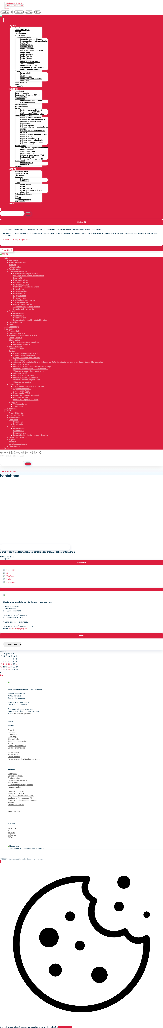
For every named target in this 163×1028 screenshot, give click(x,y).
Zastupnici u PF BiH (16, 793)
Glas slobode (13, 739)
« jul (1, 675)
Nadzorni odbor (14, 787)
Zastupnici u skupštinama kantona (22, 800)
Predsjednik (12, 774)
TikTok (10, 837)
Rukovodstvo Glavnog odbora (20, 785)
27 (9, 669)
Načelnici (11, 802)
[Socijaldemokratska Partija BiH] (4, 16)
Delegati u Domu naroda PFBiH (21, 796)
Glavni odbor (13, 782)
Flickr (8, 579)
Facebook (10, 570)
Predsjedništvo (14, 778)
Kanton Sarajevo (7, 556)
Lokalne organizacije (16, 748)
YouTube (10, 576)
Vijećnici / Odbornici (16, 805)
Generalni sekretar (15, 776)
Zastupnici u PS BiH (16, 791)
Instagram (10, 582)
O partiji (11, 730)
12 (6, 664)
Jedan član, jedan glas (17, 741)
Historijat (11, 732)
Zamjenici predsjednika (17, 780)
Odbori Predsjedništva (17, 746)
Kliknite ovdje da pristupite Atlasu (17, 239)
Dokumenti (12, 734)
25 (4, 669)
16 (17, 664)
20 (9, 667)
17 (1, 667)
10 (1, 664)
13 (9, 664)
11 (4, 664)
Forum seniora (14, 757)
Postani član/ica (14, 811)
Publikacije (12, 737)
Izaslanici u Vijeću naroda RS (20, 798)
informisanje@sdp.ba (18, 628)
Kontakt (11, 743)
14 (12, 664)
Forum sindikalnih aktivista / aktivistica (23, 759)
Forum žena (13, 754)
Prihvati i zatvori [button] (65, 1027)
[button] (5, 12)
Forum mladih (13, 752)
